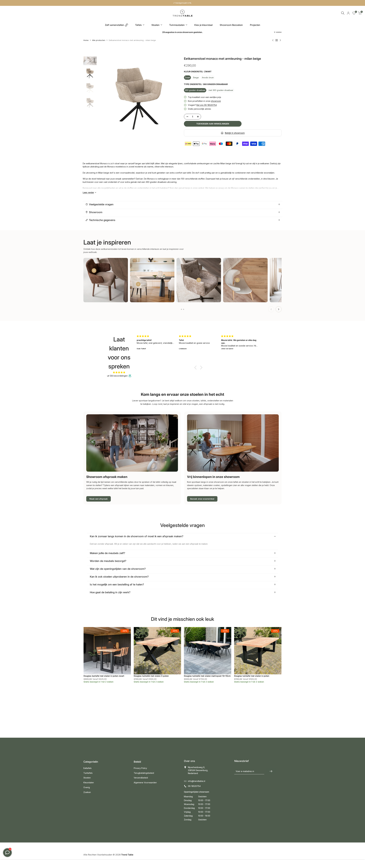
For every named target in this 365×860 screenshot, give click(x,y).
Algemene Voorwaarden (145, 782)
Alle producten (98, 40)
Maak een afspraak (98, 499)
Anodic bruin (208, 77)
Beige (196, 77)
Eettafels (87, 768)
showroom (216, 101)
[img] (119, 372)
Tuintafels (88, 773)
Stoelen (87, 777)
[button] (196, 368)
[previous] (104, 98)
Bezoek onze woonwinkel (202, 499)
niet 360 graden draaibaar (221, 90)
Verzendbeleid (141, 777)
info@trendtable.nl (196, 781)
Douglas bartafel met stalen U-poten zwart (104, 676)
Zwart (187, 77)
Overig (86, 787)
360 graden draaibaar (195, 90)
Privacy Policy (140, 768)
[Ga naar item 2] (183, 309)
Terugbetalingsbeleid (144, 773)
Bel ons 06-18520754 (206, 105)
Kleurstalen (88, 782)
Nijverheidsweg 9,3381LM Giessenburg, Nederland (198, 770)
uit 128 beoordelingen (117, 376)
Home (86, 40)
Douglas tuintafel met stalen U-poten (251, 676)
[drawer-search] (342, 13)
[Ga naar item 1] (181, 309)
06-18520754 (194, 786)
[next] (175, 98)
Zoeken (87, 792)
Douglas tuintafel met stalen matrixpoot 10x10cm (207, 676)
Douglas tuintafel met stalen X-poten (151, 676)
